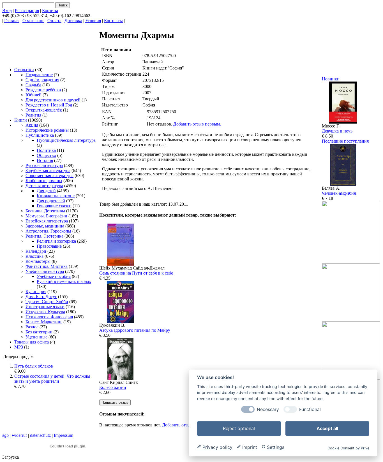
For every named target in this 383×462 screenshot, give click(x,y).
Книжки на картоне (56, 195)
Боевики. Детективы (45, 210)
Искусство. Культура (45, 311)
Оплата (54, 20)
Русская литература (44, 165)
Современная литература (49, 175)
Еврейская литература (47, 221)
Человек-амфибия (339, 193)
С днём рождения (42, 79)
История (45, 160)
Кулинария (36, 291)
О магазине (33, 20)
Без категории (39, 331)
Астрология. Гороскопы (48, 231)
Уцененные (36, 337)
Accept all (327, 428)
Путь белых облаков (33, 366)
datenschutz (40, 435)
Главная (11, 20)
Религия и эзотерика (56, 241)
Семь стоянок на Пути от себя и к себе (136, 273)
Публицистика (40, 135)
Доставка (73, 20)
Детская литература (44, 185)
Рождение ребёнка (43, 89)
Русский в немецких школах (64, 281)
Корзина (50, 10)
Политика (46, 150)
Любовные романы (44, 180)
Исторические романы (47, 130)
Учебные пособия (54, 276)
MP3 (18, 347)
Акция (32, 125)
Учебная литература (45, 271)
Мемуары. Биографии (46, 215)
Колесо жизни (112, 387)
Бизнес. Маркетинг (44, 321)
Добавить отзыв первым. (197, 124)
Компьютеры (38, 261)
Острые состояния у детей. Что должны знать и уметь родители (52, 379)
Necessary (268, 409)
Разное (32, 326)
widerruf (19, 435)
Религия (33, 115)
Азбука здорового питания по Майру (134, 330)
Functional (310, 409)
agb (5, 435)
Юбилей (33, 94)
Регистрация (27, 10)
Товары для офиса (31, 342)
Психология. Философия (49, 316)
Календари (36, 251)
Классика (34, 256)
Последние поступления (345, 141)
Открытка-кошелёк (44, 110)
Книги (20, 120)
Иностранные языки (45, 306)
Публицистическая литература (66, 140)
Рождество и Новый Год (49, 105)
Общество (46, 155)
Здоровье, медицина (45, 226)
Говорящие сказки (54, 205)
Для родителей (51, 200)
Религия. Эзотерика (44, 236)
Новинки (331, 78)
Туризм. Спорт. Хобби (47, 301)
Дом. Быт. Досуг (41, 296)
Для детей (46, 190)
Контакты (113, 20)
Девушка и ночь (337, 131)
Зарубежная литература (48, 170)
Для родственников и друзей (53, 99)
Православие (49, 246)
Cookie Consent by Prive (348, 448)
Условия (93, 20)
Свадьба (33, 84)
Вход (7, 10)
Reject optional (239, 428)
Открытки (24, 69)
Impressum (63, 435)
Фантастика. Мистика (47, 266)
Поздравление (39, 74)
